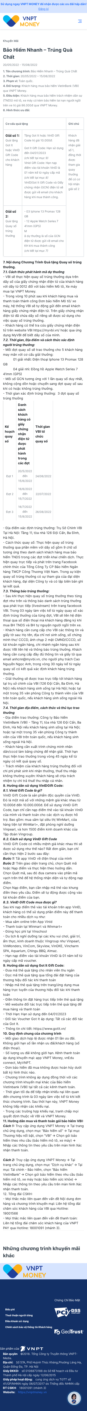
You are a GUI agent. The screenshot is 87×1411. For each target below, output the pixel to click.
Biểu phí (10, 1309)
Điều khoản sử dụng (17, 1321)
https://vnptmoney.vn (32, 1392)
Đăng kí (43, 9)
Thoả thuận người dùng (19, 1315)
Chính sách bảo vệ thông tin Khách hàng (28, 1327)
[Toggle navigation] (80, 21)
